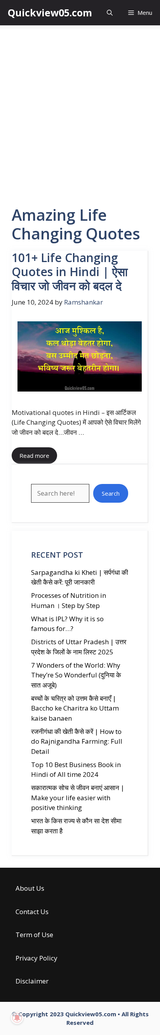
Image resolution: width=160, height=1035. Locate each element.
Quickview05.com (50, 12)
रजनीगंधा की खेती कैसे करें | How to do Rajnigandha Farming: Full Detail (76, 741)
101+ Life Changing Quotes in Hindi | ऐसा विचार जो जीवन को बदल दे (70, 272)
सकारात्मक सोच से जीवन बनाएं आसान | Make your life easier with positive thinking (77, 797)
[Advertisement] (80, 109)
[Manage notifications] (17, 1018)
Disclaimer (32, 981)
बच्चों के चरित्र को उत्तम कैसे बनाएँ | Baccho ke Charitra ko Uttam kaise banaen (75, 708)
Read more (34, 455)
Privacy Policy (36, 957)
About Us (30, 888)
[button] (109, 12)
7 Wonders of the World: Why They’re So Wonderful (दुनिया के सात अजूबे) (76, 675)
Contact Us (32, 911)
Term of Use (34, 934)
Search (111, 493)
